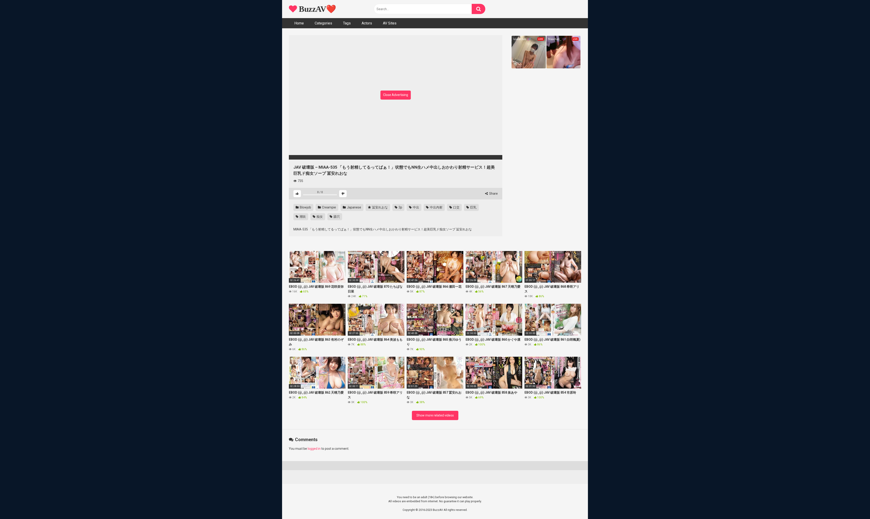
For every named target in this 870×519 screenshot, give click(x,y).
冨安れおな (379, 207)
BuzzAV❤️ (316, 9)
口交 (455, 207)
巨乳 (472, 207)
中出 (415, 207)
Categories (323, 23)
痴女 (319, 216)
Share (493, 193)
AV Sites (389, 23)
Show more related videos (435, 415)
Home (299, 23)
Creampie (328, 207)
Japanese (353, 207)
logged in (314, 448)
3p (400, 207)
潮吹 (302, 216)
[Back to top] (855, 505)
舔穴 (336, 216)
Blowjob (305, 207)
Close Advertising (395, 95)
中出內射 (435, 207)
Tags (347, 23)
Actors (367, 23)
